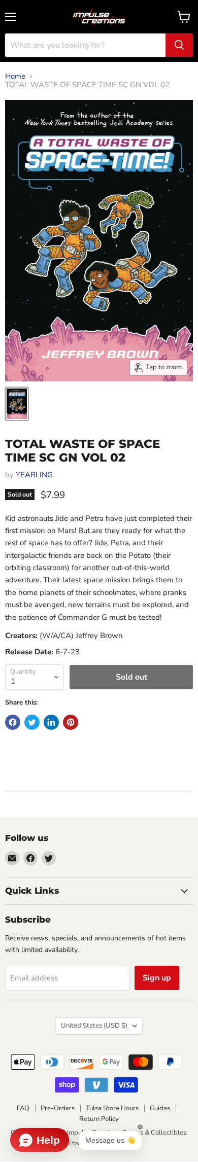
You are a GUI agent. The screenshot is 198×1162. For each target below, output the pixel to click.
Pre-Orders (58, 1108)
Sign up (157, 977)
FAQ (23, 1108)
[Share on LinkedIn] (51, 722)
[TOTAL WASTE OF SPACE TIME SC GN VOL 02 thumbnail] (17, 404)
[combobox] (85, 45)
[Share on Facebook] (12, 722)
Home (15, 76)
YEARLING (34, 475)
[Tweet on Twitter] (32, 722)
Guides (160, 1108)
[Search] (179, 45)
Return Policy (99, 1118)
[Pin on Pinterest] (70, 722)
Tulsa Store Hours (112, 1108)
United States (94, 1025)
